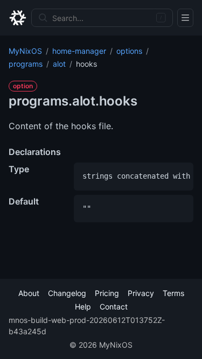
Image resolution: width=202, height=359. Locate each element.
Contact (114, 306)
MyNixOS (25, 50)
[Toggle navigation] (185, 18)
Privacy (141, 293)
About (28, 293)
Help (83, 306)
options (129, 50)
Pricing (107, 293)
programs (26, 63)
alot (59, 63)
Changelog (67, 293)
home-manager (79, 50)
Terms (173, 293)
